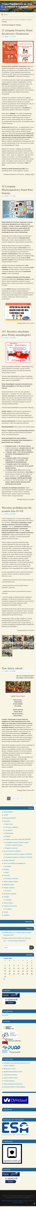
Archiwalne (8, 900)
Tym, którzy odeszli (12, 668)
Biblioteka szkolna (9, 884)
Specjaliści (8, 866)
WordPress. (20, 1202)
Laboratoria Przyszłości (10, 906)
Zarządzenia (8, 830)
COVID (6, 815)
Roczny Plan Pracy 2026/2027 (12, 851)
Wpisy (7, 872)
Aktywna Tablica (8, 903)
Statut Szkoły (9, 824)
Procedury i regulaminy (11, 827)
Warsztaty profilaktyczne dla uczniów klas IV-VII (16, 509)
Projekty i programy (9, 887)
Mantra (14, 1202)
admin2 (7, 36)
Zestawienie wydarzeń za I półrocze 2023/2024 (18, 854)
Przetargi (6, 897)
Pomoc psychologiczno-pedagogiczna (14, 863)
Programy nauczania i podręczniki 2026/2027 (18, 839)
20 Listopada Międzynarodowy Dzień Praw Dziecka (17, 190)
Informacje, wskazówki (11, 878)
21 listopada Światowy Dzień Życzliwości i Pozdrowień (17, 31)
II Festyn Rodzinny (9, 1081)
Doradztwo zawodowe (10, 893)
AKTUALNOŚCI (8, 812)
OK (31, 947)
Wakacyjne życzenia (9, 1068)
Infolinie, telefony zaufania (11, 881)
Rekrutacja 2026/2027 (10, 818)
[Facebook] (34, 3)
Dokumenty (7, 821)
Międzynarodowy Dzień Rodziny (13, 1084)
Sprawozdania (9, 833)
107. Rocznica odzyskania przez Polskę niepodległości (16, 333)
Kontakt (6, 912)
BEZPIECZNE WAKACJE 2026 (13, 1071)
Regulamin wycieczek (11, 848)
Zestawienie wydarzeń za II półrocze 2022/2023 (18, 857)
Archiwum (8, 890)
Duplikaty (7, 836)
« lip (4, 979)
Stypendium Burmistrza (10, 1074)
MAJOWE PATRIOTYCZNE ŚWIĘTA (14, 1087)
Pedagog (6, 869)
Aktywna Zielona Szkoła (10, 1078)
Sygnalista (7, 915)
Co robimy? (8, 909)
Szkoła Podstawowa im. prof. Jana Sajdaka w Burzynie (17, 5)
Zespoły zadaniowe (9, 860)
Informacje (5, 1015)
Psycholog (7, 875)
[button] (2, 6)
